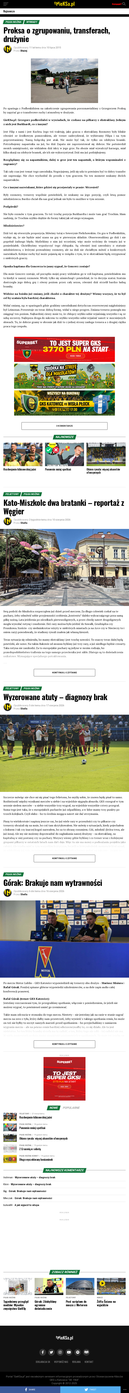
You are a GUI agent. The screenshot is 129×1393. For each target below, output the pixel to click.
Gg (5, 1191)
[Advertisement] (64, 1242)
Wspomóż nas (61, 1362)
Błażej (23, 50)
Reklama (76, 1362)
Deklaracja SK (43, 1362)
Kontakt (89, 1362)
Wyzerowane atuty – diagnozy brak (35, 1177)
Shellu (23, 523)
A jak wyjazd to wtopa (27, 1205)
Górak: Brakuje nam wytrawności (27, 1191)
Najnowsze (9, 11)
